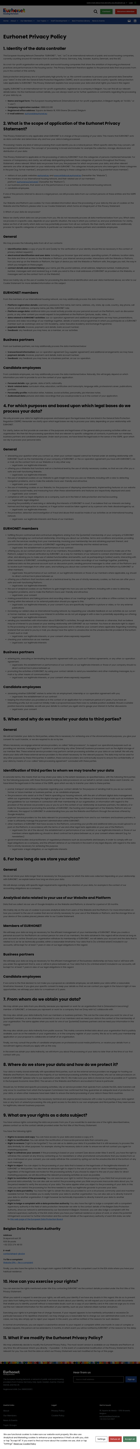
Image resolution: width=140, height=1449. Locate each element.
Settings (101, 1439)
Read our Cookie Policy (25, 1443)
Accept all (130, 1439)
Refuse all (115, 1439)
